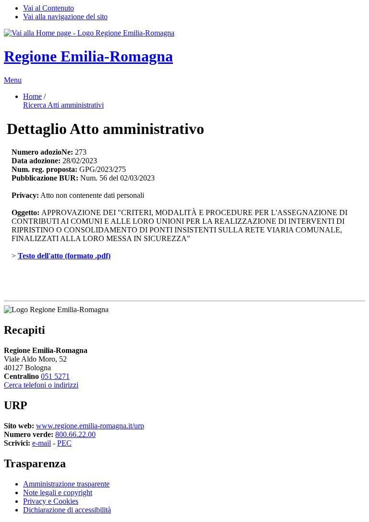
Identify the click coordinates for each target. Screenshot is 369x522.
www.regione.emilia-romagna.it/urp (90, 426)
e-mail (41, 443)
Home (32, 96)
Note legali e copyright (57, 492)
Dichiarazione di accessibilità (67, 510)
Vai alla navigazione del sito (65, 16)
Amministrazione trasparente (66, 484)
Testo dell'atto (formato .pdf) (64, 256)
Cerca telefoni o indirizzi (41, 385)
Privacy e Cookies (50, 501)
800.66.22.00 (75, 434)
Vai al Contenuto (48, 8)
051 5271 (55, 376)
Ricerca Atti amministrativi (63, 105)
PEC (64, 443)
